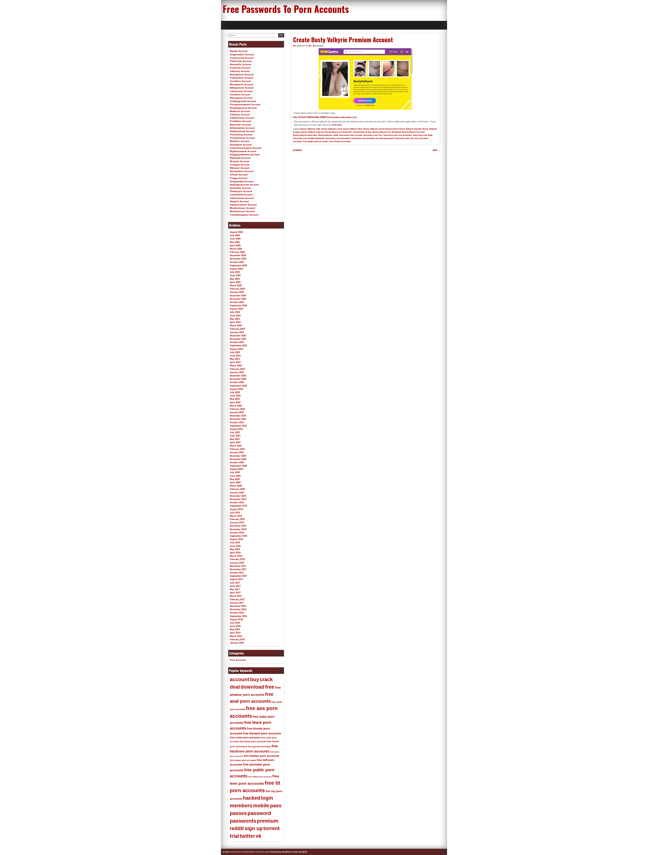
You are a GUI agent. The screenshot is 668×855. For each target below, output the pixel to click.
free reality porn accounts (260, 777)
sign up (254, 828)
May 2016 (235, 629)
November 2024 (238, 299)
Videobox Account (240, 114)
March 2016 (236, 636)
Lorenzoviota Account (241, 58)
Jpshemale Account (240, 188)
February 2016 (237, 639)
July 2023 (235, 352)
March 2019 (236, 516)
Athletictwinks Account (242, 128)
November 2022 (238, 379)
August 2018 (236, 539)
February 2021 (237, 449)
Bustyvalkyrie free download (386, 132)
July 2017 (235, 582)
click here (336, 125)
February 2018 (237, 559)
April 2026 (235, 245)
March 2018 (236, 556)
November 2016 (238, 609)
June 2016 (235, 626)
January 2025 (237, 292)
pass (275, 805)
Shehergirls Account (241, 191)
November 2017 (238, 569)
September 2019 (238, 506)
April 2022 (235, 402)
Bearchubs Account (240, 124)
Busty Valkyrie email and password (380, 129)
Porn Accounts (238, 660)
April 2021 (235, 442)
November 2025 (238, 258)
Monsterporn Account (241, 84)
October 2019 (237, 502)
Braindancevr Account (242, 74)
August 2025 (236, 268)
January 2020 (237, 492)
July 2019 (235, 512)
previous (296, 150)
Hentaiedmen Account (241, 171)
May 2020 (235, 479)
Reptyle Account (238, 51)
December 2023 (238, 335)
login (267, 798)
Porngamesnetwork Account (245, 104)
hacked (251, 798)
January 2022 (237, 412)
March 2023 (236, 365)
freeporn (319, 46)
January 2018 (237, 562)
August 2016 (236, 619)
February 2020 (237, 489)
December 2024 (238, 295)
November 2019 (238, 499)
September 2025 (238, 265)
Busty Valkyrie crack (331, 129)
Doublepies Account (241, 144)
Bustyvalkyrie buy (362, 132)
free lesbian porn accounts (261, 755)
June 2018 (235, 546)
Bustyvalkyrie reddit (328, 135)
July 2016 (235, 622)
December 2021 (238, 415)
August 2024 (236, 309)
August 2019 (236, 509)
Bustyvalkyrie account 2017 (338, 132)
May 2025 (235, 279)
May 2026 (235, 242)
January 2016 (237, 642)
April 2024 (235, 322)
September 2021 (238, 425)
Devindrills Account (240, 64)
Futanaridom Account (241, 78)
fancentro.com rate (404, 138)
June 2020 (235, 476)
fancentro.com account (350, 135)
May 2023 (235, 359)
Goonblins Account (240, 81)
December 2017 (238, 566)
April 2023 (235, 362)
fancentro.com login (422, 135)
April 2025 (235, 282)
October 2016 (237, 612)
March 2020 (236, 485)
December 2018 (238, 526)
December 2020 (238, 456)
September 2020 (238, 465)
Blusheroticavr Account (242, 208)
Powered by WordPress (281, 852)
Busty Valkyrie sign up (312, 132)
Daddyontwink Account (242, 131)
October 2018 (237, 532)
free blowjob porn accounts (262, 733)
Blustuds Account (239, 161)
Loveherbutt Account (241, 194)
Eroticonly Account (240, 67)
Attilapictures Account (242, 87)
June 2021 (235, 435)
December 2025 (238, 255)
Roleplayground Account (243, 108)
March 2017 (236, 596)
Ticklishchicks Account (242, 138)
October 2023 (237, 342)
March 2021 (236, 445)
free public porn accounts (315, 141)
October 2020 (237, 462)
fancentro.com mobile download (308, 138)
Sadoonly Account (240, 71)
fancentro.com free (372, 135)
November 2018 (238, 529)
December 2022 (238, 375)
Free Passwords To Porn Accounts (286, 8)
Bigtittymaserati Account (243, 151)
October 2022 (237, 382)
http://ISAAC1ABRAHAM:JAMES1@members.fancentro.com (325, 117)
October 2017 (237, 572)
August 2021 (236, 429)
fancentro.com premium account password (372, 138)
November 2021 (238, 419)
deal (235, 687)
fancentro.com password (337, 138)
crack (266, 679)
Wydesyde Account (240, 158)
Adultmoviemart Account (243, 204)
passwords (243, 821)
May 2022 (235, 399)
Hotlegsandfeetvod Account (244, 154)
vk (258, 836)
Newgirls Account (239, 201)
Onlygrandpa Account (241, 181)
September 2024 (238, 305)
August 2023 (236, 349)
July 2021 (235, 432)
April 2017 (235, 592)
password (259, 813)
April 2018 (235, 552)
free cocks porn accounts (245, 737)
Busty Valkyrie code (310, 129)
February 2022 (237, 409)
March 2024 (236, 325)
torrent (271, 828)
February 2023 (237, 369)
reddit (237, 828)
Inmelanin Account (240, 94)
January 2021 (237, 452)
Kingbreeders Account (242, 54)
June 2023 (235, 355)
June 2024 (235, 315)
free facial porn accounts (253, 741)
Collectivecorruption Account (245, 148)
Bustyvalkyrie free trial (413, 132)
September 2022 (238, 385)
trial (234, 836)
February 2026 (237, 252)
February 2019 (237, 519)
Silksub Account (239, 174)
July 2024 (235, 312)
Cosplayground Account (243, 101)
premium (267, 821)
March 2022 (236, 405)
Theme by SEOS (299, 852)
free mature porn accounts (243, 760)
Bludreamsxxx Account (242, 211)
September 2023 (238, 345)
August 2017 (236, 579)
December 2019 (238, 496)
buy (254, 679)
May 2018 (235, 549)
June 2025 (235, 275)
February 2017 (237, 599)
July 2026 (235, 235)
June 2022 (235, 395)
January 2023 (237, 372)
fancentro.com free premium (397, 135)
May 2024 (235, 319)
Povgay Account (238, 178)
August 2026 (236, 232)
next (436, 150)
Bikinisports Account (241, 98)
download (252, 687)
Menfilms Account (239, 141)
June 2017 (235, 586)
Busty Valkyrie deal (352, 129)
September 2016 (238, 616)
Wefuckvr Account (239, 168)
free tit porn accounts (340, 141)
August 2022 (236, 389)
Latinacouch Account (241, 91)
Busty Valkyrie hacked (410, 129)
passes (238, 813)
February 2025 (237, 288)
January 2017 (237, 602)
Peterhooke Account (241, 61)
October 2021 (237, 422)
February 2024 (237, 329)
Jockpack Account (239, 164)
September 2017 (238, 576)
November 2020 (238, 459)
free (269, 687)
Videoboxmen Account (242, 118)
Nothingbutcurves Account (244, 184)
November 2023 (238, 339)
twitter (247, 836)
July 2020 (235, 472)
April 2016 (235, 632)
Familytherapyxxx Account (244, 215)
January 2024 (237, 332)
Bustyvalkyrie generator (305, 135)
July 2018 (235, 542)
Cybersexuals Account (242, 198)
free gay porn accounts (259, 746)
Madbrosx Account (240, 111)
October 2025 (237, 262)
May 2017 (235, 589)
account (239, 679)
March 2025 (236, 285)
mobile (261, 805)
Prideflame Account (240, 121)
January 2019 (237, 522)
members (241, 805)
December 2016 (238, 606)
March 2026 (236, 248)
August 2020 (236, 469)
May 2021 (235, 439)
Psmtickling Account (241, 134)
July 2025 (235, 272)
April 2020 (235, 482)
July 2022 (235, 392)
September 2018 (238, 536)
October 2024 (237, 302)
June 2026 (235, 238)
